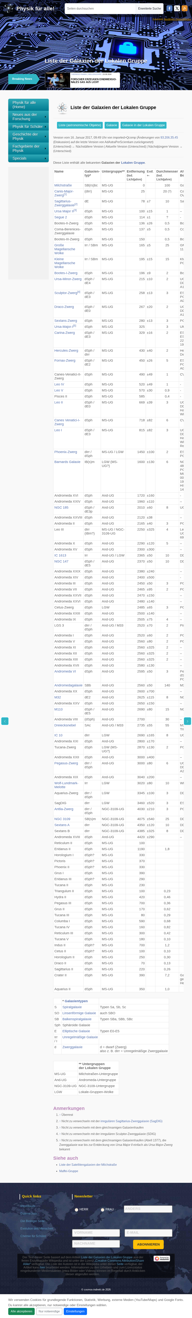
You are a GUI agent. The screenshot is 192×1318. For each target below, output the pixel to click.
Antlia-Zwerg (63, 809)
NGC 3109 (62, 819)
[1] (65, 194)
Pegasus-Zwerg (66, 763)
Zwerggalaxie (72, 1047)
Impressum (27, 1206)
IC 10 (58, 735)
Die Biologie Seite (32, 1221)
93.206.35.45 (169, 137)
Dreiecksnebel (65, 725)
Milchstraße (63, 185)
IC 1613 (60, 555)
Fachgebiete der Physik (26, 148)
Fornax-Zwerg (64, 360)
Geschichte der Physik (25, 136)
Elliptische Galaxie (76, 1031)
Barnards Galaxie (67, 462)
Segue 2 (60, 217)
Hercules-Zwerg (66, 350)
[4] (78, 291)
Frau (110, 1209)
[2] (75, 204)
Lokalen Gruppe (133, 162)
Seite (120, 1264)
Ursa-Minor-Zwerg (68, 279)
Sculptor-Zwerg (65, 293)
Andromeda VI (65, 671)
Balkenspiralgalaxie (77, 1019)
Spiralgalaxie (72, 1007)
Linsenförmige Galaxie (79, 1013)
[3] (75, 210)
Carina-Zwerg (64, 333)
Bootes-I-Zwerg (65, 273)
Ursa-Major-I (63, 327)
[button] (173, 79)
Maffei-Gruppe (68, 1171)
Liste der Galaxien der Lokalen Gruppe (107, 1257)
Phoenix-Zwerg (65, 452)
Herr (84, 1209)
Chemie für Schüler (33, 1236)
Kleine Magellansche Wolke (64, 263)
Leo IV (59, 384)
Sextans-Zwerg (65, 321)
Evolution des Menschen (36, 1228)
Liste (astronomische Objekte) (80, 125)
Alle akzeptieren (21, 1311)
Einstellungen (75, 1311)
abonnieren (148, 1244)
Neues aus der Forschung (25, 116)
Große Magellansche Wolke (64, 249)
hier (42, 1267)
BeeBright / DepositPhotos (177, 19)
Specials (19, 158)
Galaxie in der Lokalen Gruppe (143, 125)
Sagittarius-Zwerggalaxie (64, 203)
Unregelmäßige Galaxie (80, 1037)
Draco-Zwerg (64, 307)
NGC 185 (61, 507)
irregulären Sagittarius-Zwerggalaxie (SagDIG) (131, 1121)
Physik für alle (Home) (24, 104)
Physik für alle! (35, 8)
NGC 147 (61, 561)
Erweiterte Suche (149, 8)
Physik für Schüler (28, 126)
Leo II (58, 402)
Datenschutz (28, 1213)
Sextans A (62, 825)
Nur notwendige (49, 1311)
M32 (57, 697)
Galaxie (111, 125)
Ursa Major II (64, 211)
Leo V (58, 390)
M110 (58, 709)
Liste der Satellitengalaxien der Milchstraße (88, 1164)
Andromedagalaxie (68, 685)
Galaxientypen (76, 1001)
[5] (74, 325)
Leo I (58, 430)
